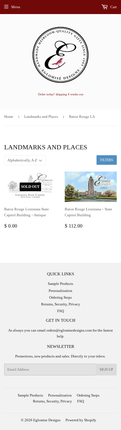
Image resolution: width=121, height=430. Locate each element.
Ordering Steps (60, 297)
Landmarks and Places (41, 116)
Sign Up (106, 370)
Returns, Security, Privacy (60, 304)
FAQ (60, 311)
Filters (106, 160)
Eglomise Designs (46, 420)
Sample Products (60, 284)
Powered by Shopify (81, 420)
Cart (113, 7)
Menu (15, 7)
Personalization (60, 291)
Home (8, 116)
